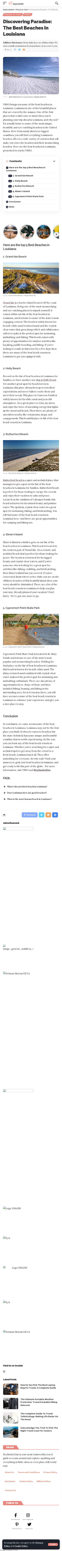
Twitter (29, 1528)
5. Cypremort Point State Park (28, 196)
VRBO (28, 15)
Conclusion (15, 202)
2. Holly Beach (20, 181)
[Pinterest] (17, 1524)
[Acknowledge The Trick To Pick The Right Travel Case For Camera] (10, 1432)
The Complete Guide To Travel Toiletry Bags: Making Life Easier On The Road (39, 1416)
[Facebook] (16, 1515)
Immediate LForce (12, 1550)
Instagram (28, 1519)
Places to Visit (13, 15)
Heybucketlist (42, 770)
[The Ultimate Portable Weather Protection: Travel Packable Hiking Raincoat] (10, 1403)
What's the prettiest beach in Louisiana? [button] (27, 786)
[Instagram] (28, 1515)
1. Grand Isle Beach (23, 176)
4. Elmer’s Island (21, 191)
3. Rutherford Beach (23, 186)
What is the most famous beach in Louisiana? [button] (29, 799)
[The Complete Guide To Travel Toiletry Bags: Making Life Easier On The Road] (10, 1417)
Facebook (15, 1519)
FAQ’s (12, 207)
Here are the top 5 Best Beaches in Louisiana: (25, 169)
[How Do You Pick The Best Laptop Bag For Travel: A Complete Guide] (10, 1389)
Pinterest (17, 1528)
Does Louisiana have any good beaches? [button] (27, 793)
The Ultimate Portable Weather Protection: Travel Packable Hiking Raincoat (38, 1402)
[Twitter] (29, 1524)
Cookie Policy (21, 1546)
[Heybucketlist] (16, 3)
